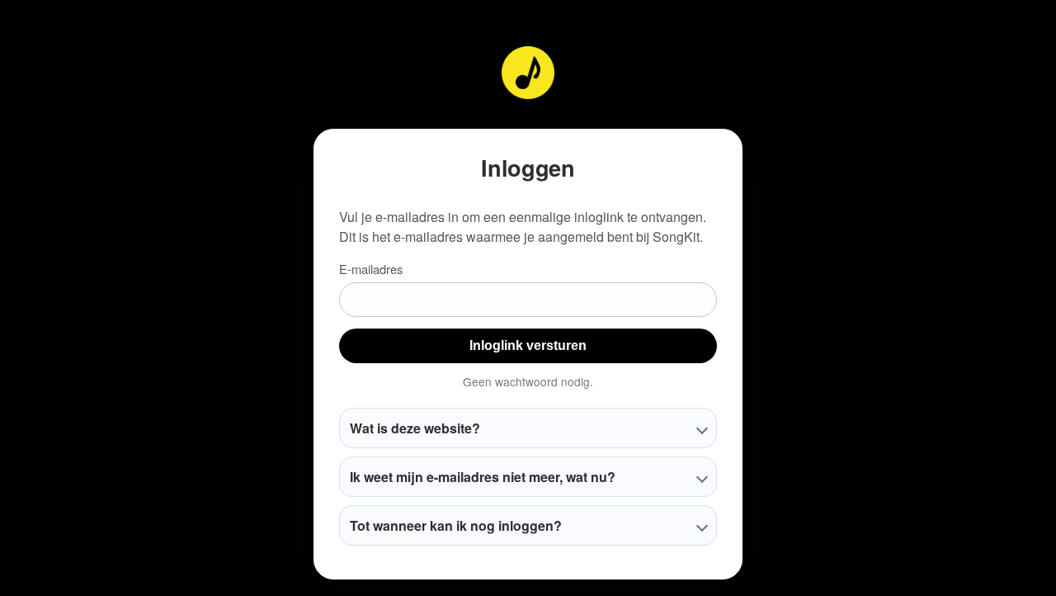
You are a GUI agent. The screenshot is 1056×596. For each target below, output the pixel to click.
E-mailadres (371, 268)
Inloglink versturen (528, 345)
